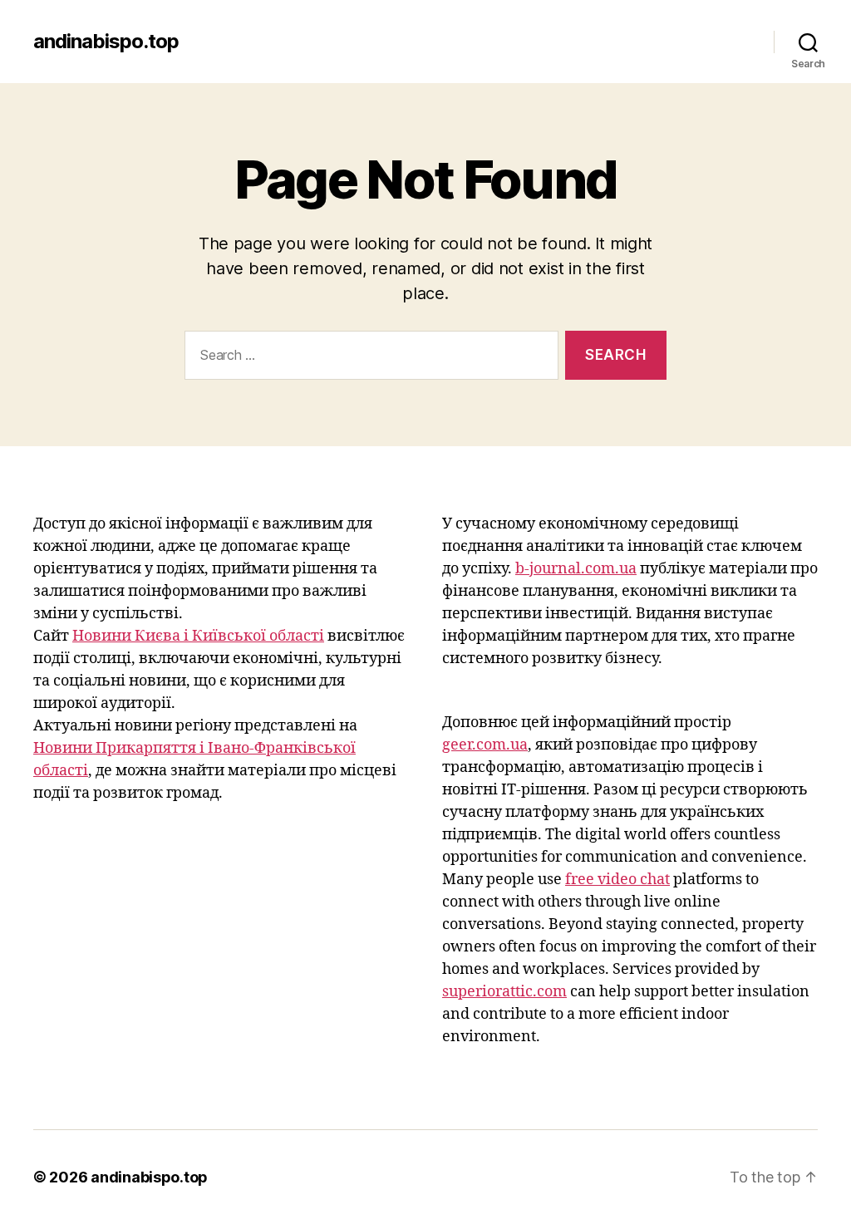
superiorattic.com (504, 991)
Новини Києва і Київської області (198, 636)
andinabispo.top (106, 42)
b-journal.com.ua (576, 568)
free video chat (617, 879)
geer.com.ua (485, 745)
